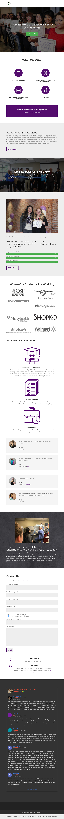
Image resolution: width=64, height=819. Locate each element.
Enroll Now (32, 34)
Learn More (12, 149)
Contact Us (34, 666)
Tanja (20, 500)
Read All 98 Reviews (32, 789)
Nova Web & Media (20, 816)
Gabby (21, 447)
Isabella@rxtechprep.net (25, 580)
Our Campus (34, 659)
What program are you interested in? (16, 614)
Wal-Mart (28, 484)
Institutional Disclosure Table (31, 812)
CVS (28, 466)
